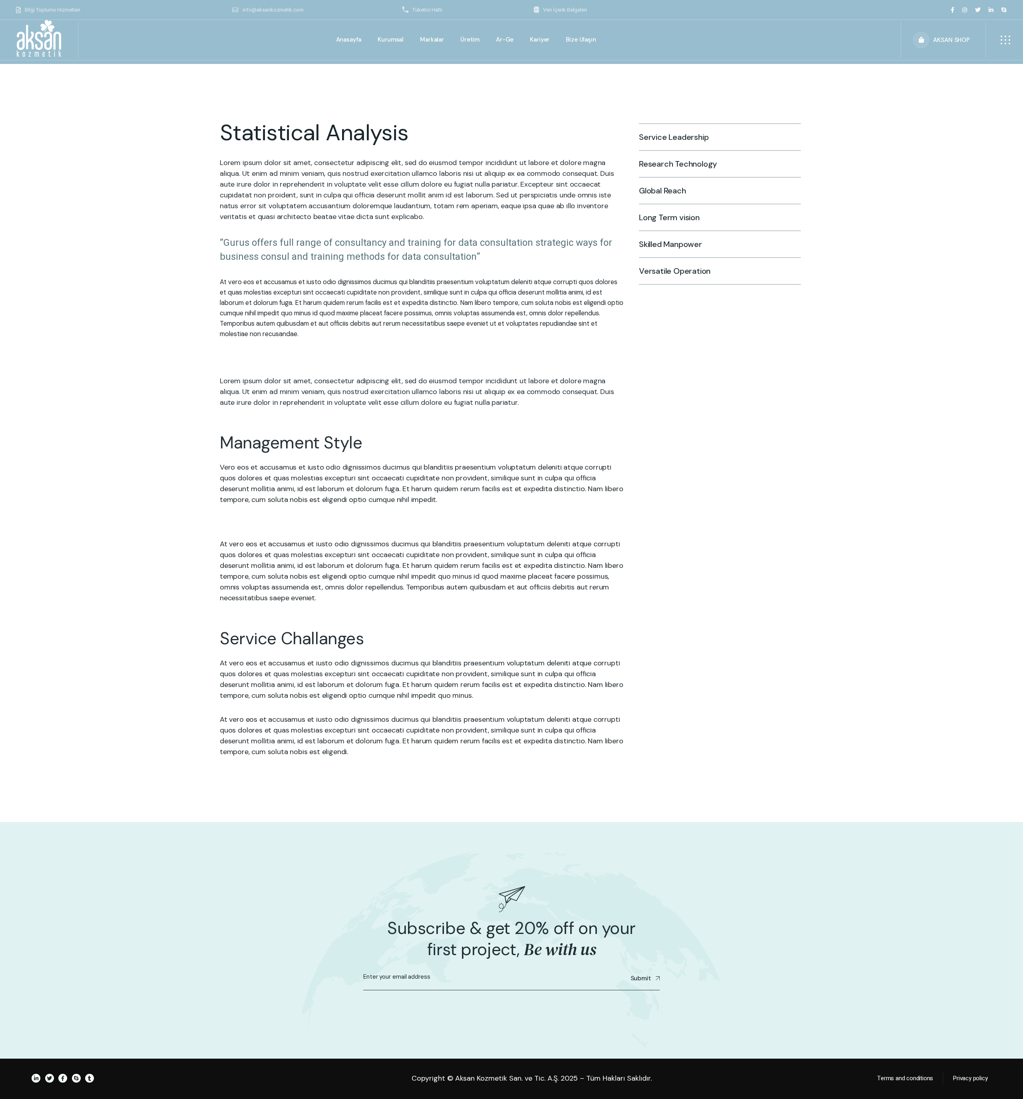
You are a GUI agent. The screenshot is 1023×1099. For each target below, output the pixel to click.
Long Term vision (669, 217)
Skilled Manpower (670, 244)
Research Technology (678, 164)
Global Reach (662, 190)
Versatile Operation (675, 271)
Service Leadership (674, 137)
